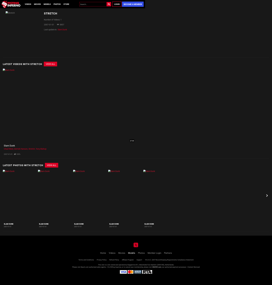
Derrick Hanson (21, 148)
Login (117, 4)
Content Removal (194, 267)
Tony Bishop (41, 148)
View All (50, 64)
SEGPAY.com (156, 267)
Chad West (8, 148)
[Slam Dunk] (20, 195)
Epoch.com (85, 267)
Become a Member (133, 4)
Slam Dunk (62, 29)
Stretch (31, 148)
